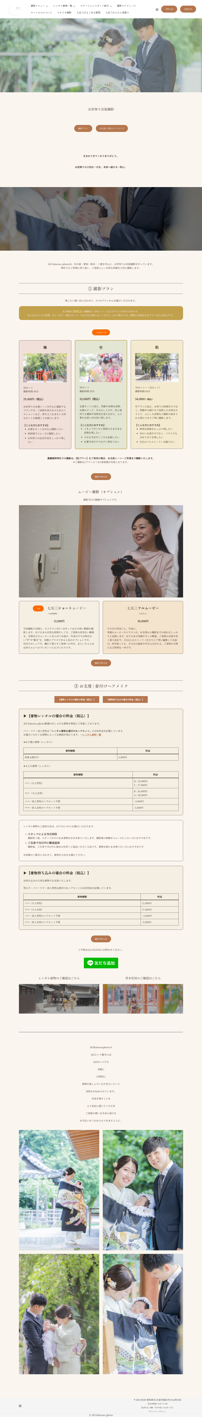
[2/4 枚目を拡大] (179, 1133)
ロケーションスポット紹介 (94, 5)
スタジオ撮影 (64, 12)
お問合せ (188, 9)
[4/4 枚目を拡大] (179, 1257)
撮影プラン (83, 128)
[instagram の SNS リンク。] (157, 9)
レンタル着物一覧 (62, 5)
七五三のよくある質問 (88, 12)
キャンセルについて (41, 12)
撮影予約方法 (101, 476)
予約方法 (169, 9)
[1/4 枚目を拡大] (95, 1133)
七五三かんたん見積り (117, 12)
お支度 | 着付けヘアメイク (112, 128)
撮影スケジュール (126, 5)
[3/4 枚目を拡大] (95, 1257)
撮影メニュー (38, 5)
